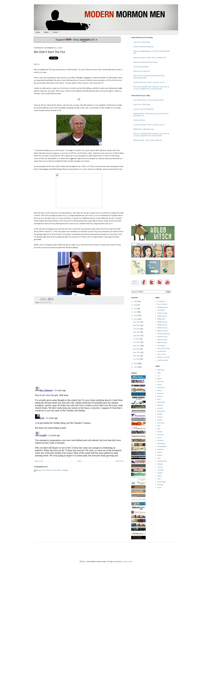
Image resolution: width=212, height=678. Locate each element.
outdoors (160, 440)
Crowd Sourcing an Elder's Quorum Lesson (149, 82)
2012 (136, 364)
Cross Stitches (162, 304)
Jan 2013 (136, 359)
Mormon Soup (162, 337)
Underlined (161, 351)
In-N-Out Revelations (141, 67)
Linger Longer (162, 313)
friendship (161, 402)
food (46, 302)
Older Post (119, 461)
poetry (159, 452)
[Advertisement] (153, 164)
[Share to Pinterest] (52, 299)
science (160, 467)
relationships (162, 461)
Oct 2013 (136, 329)
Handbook (161, 310)
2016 (136, 309)
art (158, 376)
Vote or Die (161, 354)
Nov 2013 (136, 325)
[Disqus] (79, 344)
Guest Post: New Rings (141, 42)
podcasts (160, 449)
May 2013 (137, 346)
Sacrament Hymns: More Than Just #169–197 (149, 58)
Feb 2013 (136, 356)
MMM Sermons (162, 331)
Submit (46, 32)
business (160, 382)
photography (161, 446)
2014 (136, 315)
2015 (136, 312)
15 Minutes (161, 301)
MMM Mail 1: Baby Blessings (143, 129)
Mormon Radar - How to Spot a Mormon (147, 140)
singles (160, 473)
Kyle (38, 64)
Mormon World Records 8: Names (145, 62)
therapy (160, 485)
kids (158, 426)
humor (159, 420)
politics (159, 455)
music (159, 438)
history (159, 417)
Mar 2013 (136, 352)
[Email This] (41, 299)
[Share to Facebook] (49, 299)
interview (160, 423)
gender (160, 408)
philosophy (161, 443)
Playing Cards (162, 340)
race (159, 458)
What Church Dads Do (141, 71)
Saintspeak (161, 346)
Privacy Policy (127, 562)
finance (160, 396)
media (159, 432)
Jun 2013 (136, 342)
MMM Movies (162, 322)
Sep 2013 (136, 332)
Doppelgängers (162, 307)
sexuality (160, 470)
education (161, 388)
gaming (160, 405)
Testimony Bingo (139, 120)
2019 (136, 301)
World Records (162, 360)
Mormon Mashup (163, 334)
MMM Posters (162, 325)
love (158, 429)
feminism (160, 393)
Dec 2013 (136, 322)
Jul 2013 (136, 339)
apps (159, 373)
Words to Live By (163, 357)
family (42, 302)
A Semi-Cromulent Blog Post (143, 47)
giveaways (161, 411)
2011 (136, 367)
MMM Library (162, 316)
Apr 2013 (136, 349)
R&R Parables (162, 342)
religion (160, 464)
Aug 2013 (136, 336)
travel (159, 488)
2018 (136, 305)
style (159, 479)
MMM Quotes (162, 328)
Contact (55, 32)
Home (38, 32)
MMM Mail (161, 319)
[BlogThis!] (44, 299)
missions (160, 435)
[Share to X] (46, 299)
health (159, 414)
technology (161, 482)
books (159, 379)
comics (159, 385)
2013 (136, 319)
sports (159, 476)
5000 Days (161, 370)
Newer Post (39, 461)
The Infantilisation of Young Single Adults (148, 100)
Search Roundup (163, 348)
